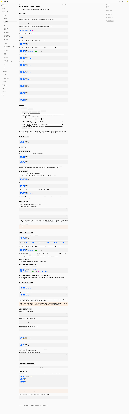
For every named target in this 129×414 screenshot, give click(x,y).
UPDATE (5, 64)
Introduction (5, 15)
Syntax (107, 7)
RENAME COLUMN (109, 10)
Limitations (108, 23)
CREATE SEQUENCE (7, 36)
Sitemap (2, 94)
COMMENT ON (6, 28)
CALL (4, 25)
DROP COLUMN (108, 13)
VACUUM (5, 67)
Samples (4, 81)
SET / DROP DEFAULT (109, 17)
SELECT (5, 54)
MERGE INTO (6, 50)
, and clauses (49, 277)
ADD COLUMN (108, 11)
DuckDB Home (51, 410)
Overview (5, 18)
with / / (34, 275)
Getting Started (4, 7)
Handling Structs (109, 16)
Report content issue (45, 405)
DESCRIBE (5, 43)
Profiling (5, 53)
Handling (24, 259)
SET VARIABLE (6, 57)
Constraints (4, 74)
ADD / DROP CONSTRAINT (110, 21)
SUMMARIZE (6, 60)
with (27, 264)
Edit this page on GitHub (35, 405)
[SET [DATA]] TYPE (109, 14)
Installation (2, 4)
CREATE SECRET (6, 35)
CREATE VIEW (6, 39)
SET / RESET (6, 56)
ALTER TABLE (6, 21)
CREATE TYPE (6, 40)
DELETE (5, 42)
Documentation (21, 4)
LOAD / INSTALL (6, 49)
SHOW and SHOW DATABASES (8, 58)
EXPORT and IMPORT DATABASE (9, 46)
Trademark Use (63, 410)
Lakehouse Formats (5, 11)
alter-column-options (43, 124)
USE (4, 65)
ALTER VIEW (6, 22)
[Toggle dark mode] (127, 1)
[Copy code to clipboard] (67, 16)
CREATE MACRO (6, 32)
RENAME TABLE (108, 9)
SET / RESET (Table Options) (110, 20)
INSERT (5, 47)
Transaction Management (8, 61)
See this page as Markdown (24, 405)
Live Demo (2, 95)
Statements (27, 4)
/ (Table (28, 327)
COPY (4, 29)
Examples (107, 6)
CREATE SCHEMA (6, 33)
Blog (67, 410)
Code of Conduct (57, 410)
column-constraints (57, 115)
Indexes (4, 75)
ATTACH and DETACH (7, 24)
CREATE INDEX (6, 31)
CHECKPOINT (6, 26)
